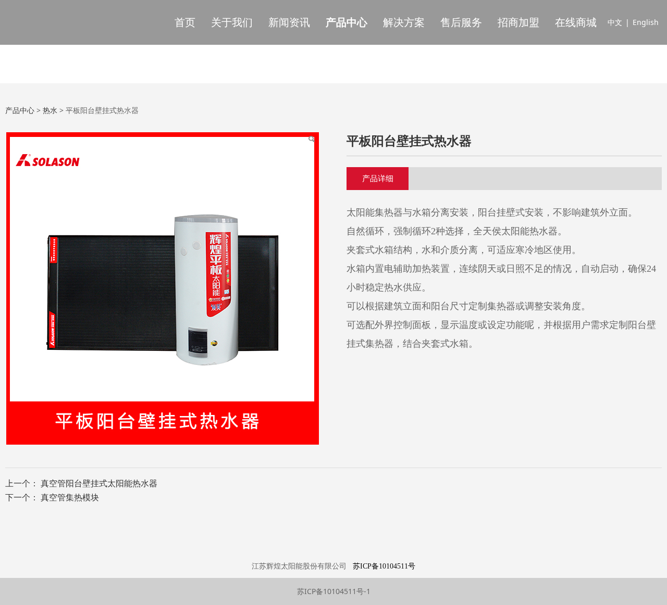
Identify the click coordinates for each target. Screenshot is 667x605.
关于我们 (232, 22)
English (646, 22)
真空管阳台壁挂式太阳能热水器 (99, 483)
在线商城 (576, 22)
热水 (50, 110)
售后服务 (461, 22)
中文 (615, 22)
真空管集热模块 (70, 497)
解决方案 (404, 22)
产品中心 (346, 22)
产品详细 (377, 178)
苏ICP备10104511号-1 (333, 591)
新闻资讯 (289, 22)
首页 (185, 22)
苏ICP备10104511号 (384, 566)
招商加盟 (518, 22)
